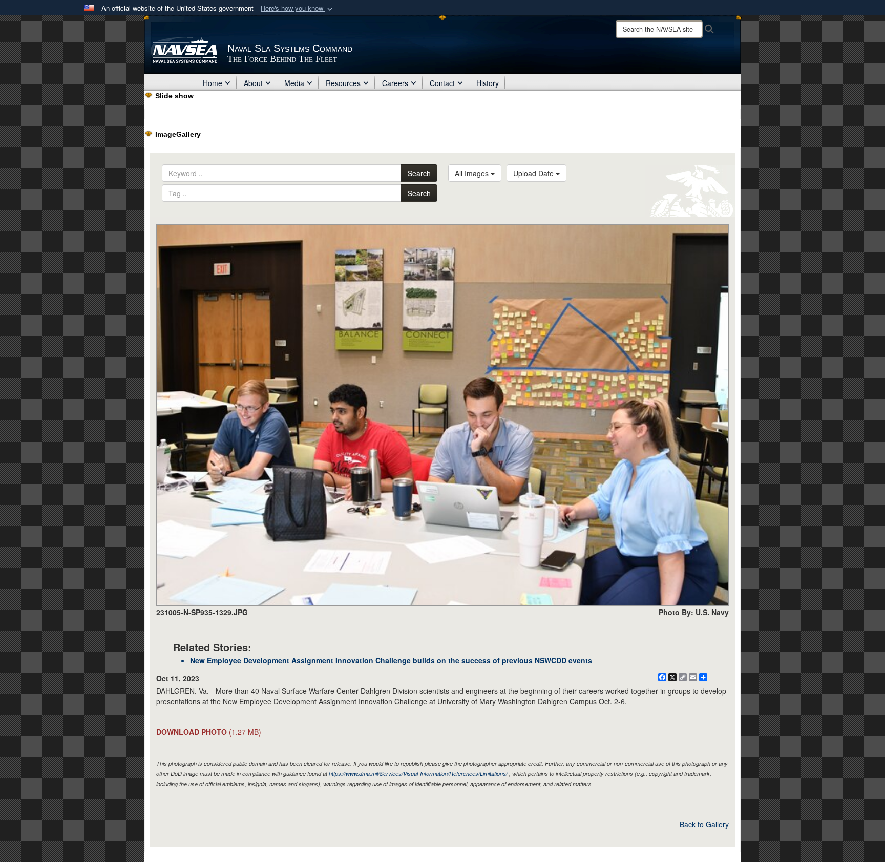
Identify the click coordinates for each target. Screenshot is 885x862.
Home (212, 83)
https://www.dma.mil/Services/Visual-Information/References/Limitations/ (418, 773)
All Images (473, 173)
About (253, 83)
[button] (297, 8)
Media (294, 83)
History (487, 83)
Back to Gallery (704, 824)
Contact (442, 83)
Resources (343, 83)
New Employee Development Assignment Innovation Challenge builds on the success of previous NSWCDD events (391, 660)
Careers (395, 83)
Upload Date (534, 173)
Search (419, 173)
